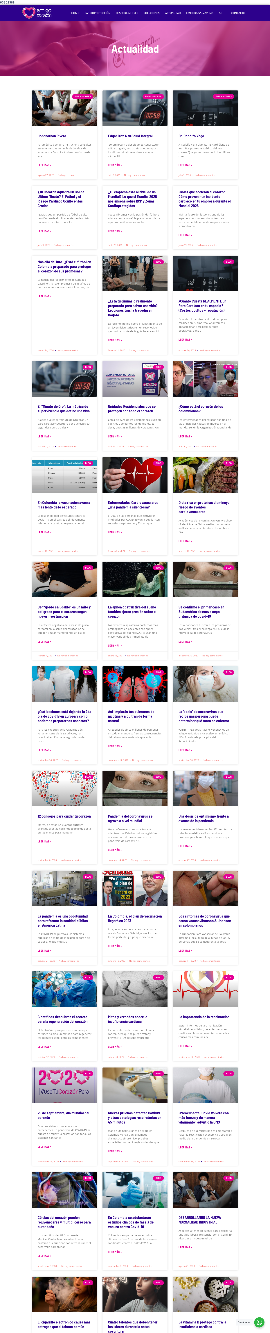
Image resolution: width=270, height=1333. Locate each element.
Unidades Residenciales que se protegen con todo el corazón (132, 408)
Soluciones (152, 13)
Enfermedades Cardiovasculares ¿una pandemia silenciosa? (133, 504)
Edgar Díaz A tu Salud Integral (130, 135)
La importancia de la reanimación (204, 1016)
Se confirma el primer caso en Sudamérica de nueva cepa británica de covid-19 (201, 611)
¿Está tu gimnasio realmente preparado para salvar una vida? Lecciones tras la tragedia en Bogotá (133, 308)
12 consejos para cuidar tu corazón (64, 816)
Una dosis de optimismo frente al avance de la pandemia (204, 818)
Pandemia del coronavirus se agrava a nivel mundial (130, 818)
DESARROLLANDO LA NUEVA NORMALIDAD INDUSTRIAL (200, 1219)
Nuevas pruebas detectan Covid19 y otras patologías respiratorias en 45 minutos (134, 1117)
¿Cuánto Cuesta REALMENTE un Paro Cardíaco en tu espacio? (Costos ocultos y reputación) (202, 305)
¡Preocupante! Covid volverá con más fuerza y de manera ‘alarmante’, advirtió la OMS (204, 1117)
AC (220, 13)
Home (75, 13)
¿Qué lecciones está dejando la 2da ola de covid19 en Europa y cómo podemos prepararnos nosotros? (64, 716)
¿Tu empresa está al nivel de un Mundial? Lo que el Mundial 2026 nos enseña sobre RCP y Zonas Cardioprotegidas (132, 199)
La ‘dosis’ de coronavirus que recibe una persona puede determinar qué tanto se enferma (204, 716)
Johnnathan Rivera (52, 135)
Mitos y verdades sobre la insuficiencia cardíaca (127, 1019)
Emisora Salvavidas (199, 13)
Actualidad (173, 13)
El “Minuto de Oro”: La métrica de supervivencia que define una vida (64, 408)
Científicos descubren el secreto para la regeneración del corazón (62, 1019)
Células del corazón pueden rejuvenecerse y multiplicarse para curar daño (64, 1222)
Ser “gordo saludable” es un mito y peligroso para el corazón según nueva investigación (64, 611)
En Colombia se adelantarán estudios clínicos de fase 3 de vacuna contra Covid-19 (131, 1222)
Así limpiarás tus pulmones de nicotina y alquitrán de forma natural (131, 716)
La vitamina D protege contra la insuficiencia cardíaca (202, 1324)
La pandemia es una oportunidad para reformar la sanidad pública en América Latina (63, 920)
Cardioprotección (97, 13)
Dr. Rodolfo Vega (191, 135)
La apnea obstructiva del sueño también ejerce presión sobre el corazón (132, 611)
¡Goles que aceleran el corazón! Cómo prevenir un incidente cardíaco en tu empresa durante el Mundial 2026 (205, 199)
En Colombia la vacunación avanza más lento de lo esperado (64, 504)
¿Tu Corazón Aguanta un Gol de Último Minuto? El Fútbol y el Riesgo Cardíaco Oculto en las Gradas (61, 199)
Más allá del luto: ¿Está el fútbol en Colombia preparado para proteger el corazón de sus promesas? (64, 266)
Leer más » (45, 165)
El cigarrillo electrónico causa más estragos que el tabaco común (64, 1324)
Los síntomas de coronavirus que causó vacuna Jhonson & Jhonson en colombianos (205, 920)
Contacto (238, 13)
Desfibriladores (127, 13)
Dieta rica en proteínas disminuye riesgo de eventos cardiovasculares (204, 507)
